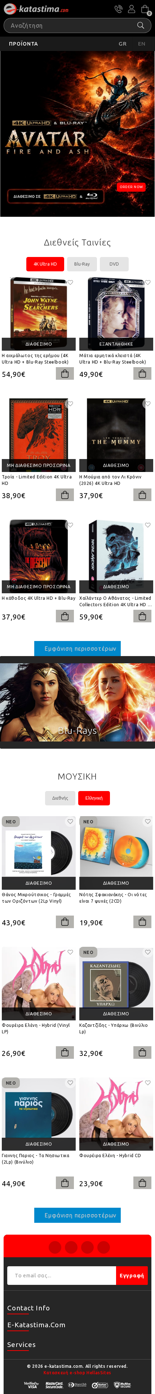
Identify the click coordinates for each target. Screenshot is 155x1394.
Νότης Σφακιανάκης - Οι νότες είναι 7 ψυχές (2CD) (113, 897)
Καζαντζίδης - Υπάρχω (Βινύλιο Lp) (113, 1028)
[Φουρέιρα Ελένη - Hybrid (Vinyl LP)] (39, 983)
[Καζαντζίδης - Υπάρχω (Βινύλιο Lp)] (116, 983)
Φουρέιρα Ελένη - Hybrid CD (110, 1155)
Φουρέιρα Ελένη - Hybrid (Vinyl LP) (36, 1028)
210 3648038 (118, 9)
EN (142, 44)
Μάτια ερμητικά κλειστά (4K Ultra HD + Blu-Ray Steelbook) (112, 358)
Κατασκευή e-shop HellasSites (77, 1372)
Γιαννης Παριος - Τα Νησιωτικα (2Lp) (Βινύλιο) (35, 1158)
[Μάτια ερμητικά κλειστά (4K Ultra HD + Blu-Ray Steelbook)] (116, 314)
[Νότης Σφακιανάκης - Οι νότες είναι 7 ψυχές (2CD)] (116, 853)
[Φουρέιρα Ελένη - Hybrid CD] (116, 1114)
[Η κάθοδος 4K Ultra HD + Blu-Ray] (39, 556)
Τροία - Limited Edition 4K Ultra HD (37, 480)
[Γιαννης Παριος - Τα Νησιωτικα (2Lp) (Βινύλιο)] (39, 1114)
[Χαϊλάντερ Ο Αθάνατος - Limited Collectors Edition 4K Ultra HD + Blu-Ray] (116, 556)
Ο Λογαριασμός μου (131, 9)
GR (123, 44)
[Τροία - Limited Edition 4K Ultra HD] (39, 435)
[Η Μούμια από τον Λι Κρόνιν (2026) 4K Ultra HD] (116, 435)
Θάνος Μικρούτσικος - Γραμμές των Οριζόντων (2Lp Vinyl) (36, 897)
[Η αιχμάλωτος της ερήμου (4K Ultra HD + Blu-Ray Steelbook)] (39, 314)
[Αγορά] (65, 373)
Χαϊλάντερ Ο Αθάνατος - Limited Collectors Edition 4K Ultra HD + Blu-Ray (115, 602)
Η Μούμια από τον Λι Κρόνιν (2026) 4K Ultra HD (110, 480)
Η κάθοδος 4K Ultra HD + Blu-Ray (39, 598)
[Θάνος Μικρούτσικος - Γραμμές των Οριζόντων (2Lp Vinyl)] (39, 853)
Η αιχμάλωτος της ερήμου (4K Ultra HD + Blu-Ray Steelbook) (35, 358)
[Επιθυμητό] (70, 282)
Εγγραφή (132, 1275)
